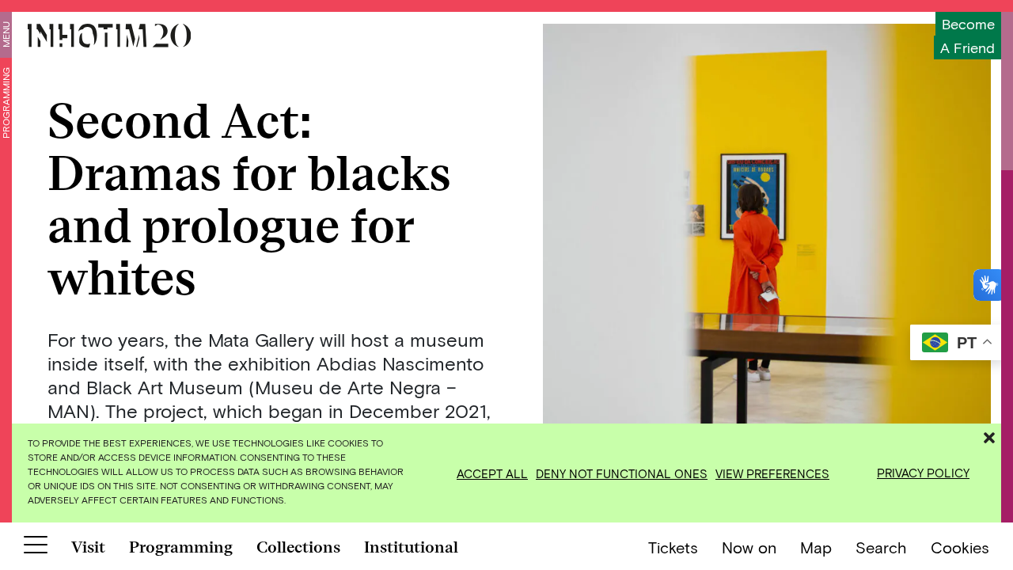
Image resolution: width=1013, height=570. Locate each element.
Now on (749, 547)
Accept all (492, 473)
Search (881, 547)
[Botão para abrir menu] (35, 548)
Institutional (411, 547)
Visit (88, 547)
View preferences (772, 473)
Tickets (673, 547)
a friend (967, 47)
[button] (989, 435)
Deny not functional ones (622, 473)
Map (816, 547)
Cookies (960, 547)
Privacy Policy (923, 473)
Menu (5, 34)
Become (968, 23)
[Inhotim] (109, 36)
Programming (5, 103)
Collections (298, 547)
